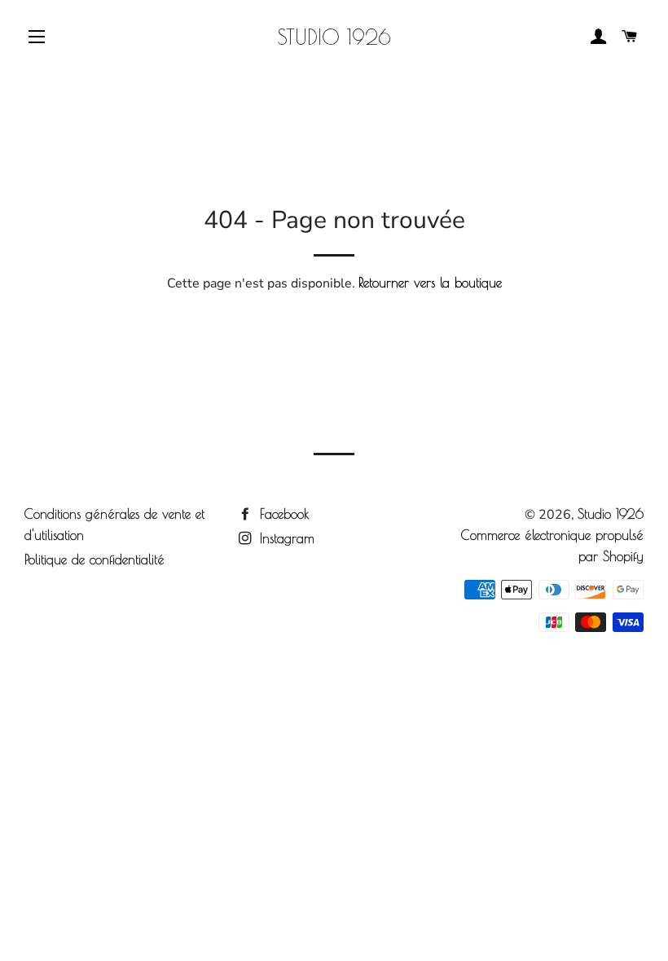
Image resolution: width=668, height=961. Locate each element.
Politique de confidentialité (94, 559)
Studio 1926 (334, 37)
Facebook (282, 514)
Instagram (284, 538)
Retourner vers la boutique (430, 282)
